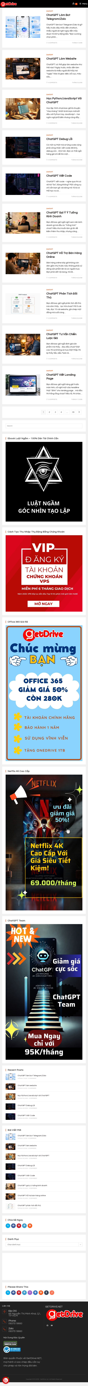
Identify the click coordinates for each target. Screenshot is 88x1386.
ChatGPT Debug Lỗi (59, 139)
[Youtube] (51, 1325)
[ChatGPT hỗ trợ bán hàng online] (10, 1196)
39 (73, 412)
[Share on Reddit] (30, 1225)
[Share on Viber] (30, 1292)
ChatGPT (49, 11)
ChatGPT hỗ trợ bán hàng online (32, 1195)
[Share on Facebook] (13, 1225)
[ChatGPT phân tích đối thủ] (10, 1206)
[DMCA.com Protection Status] (10, 1343)
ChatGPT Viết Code (59, 175)
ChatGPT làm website (61, 58)
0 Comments (52, 42)
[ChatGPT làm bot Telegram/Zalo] (10, 1076)
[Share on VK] (35, 1292)
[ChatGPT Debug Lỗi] (10, 1106)
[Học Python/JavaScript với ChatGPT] (10, 1096)
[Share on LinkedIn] (24, 1225)
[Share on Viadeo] (52, 1292)
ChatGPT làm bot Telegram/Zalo (32, 1075)
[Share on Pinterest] (19, 1225)
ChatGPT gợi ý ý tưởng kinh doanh (32, 1185)
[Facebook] (47, 1325)
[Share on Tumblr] (46, 1292)
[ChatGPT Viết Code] (10, 1116)
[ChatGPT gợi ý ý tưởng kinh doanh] (10, 1186)
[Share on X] (8, 1225)
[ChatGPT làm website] (10, 1086)
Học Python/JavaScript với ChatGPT (33, 1095)
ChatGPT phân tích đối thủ (29, 1205)
